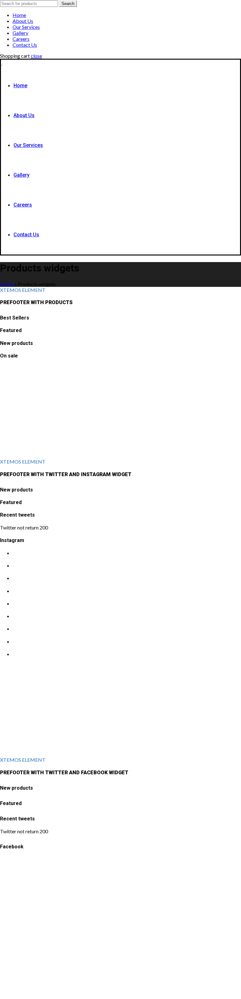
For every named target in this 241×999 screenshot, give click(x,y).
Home (19, 15)
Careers (21, 39)
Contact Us (25, 45)
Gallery (20, 33)
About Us (23, 21)
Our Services (26, 27)
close (36, 56)
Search (68, 3)
